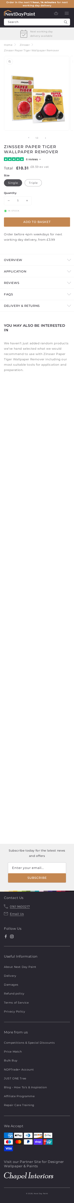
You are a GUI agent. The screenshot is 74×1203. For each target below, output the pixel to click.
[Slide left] (28, 137)
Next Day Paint (41, 1194)
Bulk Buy (11, 1060)
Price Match (13, 1051)
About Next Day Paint (20, 967)
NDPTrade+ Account (19, 1069)
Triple (33, 183)
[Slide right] (45, 137)
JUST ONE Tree (15, 1078)
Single (13, 183)
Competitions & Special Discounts (29, 1042)
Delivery (10, 976)
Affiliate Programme (19, 1096)
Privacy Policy (14, 1011)
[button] (66, 13)
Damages (11, 984)
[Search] (65, 22)
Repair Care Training (19, 1105)
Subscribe (37, 878)
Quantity (10, 192)
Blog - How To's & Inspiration (25, 1087)
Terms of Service (16, 1002)
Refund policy (14, 993)
